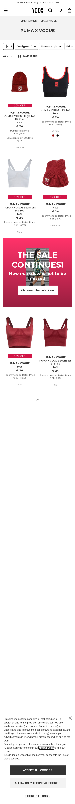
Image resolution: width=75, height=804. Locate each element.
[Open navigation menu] (6, 10)
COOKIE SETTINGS (37, 796)
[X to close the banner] (70, 718)
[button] (38, 399)
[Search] (50, 10)
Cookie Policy (46, 747)
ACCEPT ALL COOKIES (37, 770)
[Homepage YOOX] (37, 10)
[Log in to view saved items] (60, 10)
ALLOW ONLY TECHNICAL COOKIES (37, 783)
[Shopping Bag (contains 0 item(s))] (69, 10)
